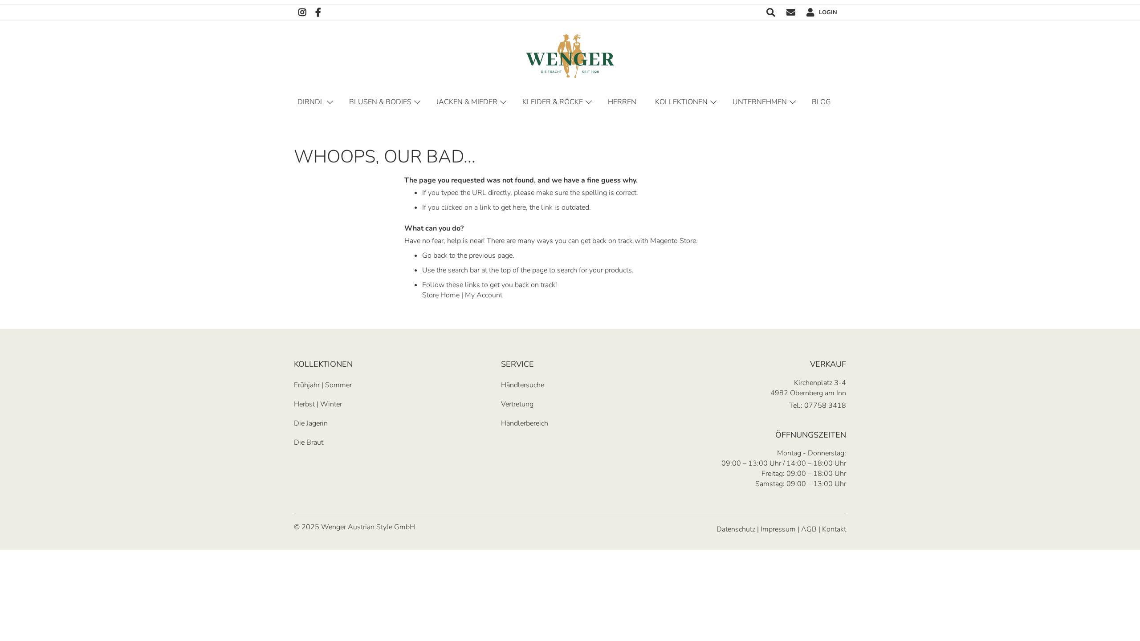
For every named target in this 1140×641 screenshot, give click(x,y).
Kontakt (790, 12)
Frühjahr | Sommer (323, 385)
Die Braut (308, 442)
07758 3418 (825, 405)
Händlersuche (522, 385)
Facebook (318, 12)
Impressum (778, 529)
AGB (809, 529)
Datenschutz (736, 529)
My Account (483, 295)
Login (828, 12)
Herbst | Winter (318, 404)
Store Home (441, 295)
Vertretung (517, 404)
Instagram (302, 12)
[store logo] (570, 56)
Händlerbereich (524, 423)
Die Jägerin (311, 423)
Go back (435, 255)
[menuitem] (822, 102)
